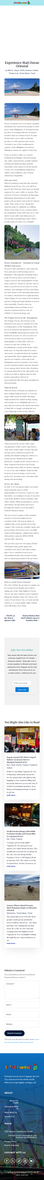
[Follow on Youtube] (31, 1160)
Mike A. (10, 70)
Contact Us (9, 1117)
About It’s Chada (14, 1102)
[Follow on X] (13, 1160)
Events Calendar (11, 1145)
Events (19, 765)
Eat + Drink (11, 765)
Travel (32, 73)
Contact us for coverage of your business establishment (22, 1137)
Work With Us (10, 1113)
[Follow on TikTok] (19, 1160)
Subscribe (22, 689)
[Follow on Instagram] (25, 1160)
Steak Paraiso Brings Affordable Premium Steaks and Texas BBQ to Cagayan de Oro (21, 833)
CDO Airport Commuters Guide (18, 1132)
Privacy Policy (10, 1141)
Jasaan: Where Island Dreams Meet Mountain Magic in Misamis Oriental (22, 907)
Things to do (13, 73)
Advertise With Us (11, 1108)
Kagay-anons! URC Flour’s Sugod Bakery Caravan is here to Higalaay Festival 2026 (21, 759)
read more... (11, 795)
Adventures (11, 913)
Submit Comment (14, 1033)
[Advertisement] (22, 28)
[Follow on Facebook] (6, 1160)
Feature (29, 70)
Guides (35, 70)
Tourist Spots (24, 73)
